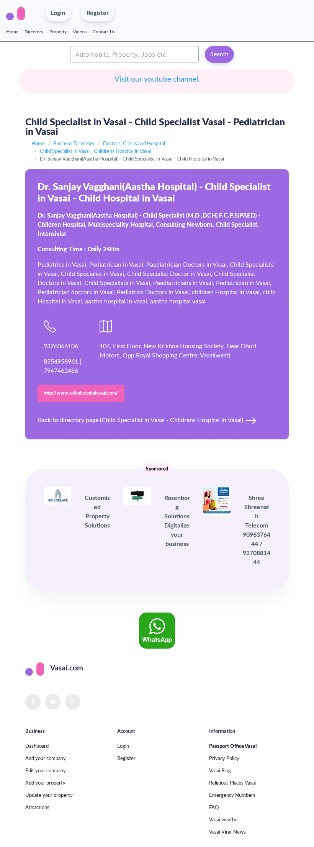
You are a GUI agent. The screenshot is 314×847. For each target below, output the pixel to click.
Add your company (45, 758)
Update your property (49, 795)
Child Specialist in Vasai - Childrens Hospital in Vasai (95, 151)
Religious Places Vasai (232, 783)
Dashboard (37, 746)
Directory (34, 31)
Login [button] (58, 13)
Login (123, 746)
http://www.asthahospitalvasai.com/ (81, 393)
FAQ (214, 807)
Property (58, 31)
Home (12, 31)
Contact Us (104, 31)
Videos (80, 31)
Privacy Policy (224, 758)
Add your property (45, 783)
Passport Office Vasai (233, 746)
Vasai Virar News (227, 832)
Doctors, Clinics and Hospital (134, 143)
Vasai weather (224, 819)
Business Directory (74, 143)
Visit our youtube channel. (157, 79)
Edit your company (45, 770)
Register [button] (98, 13)
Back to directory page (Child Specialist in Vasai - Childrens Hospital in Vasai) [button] (141, 420)
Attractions (37, 807)
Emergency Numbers (232, 795)
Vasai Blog (220, 770)
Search (219, 54)
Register (126, 758)
